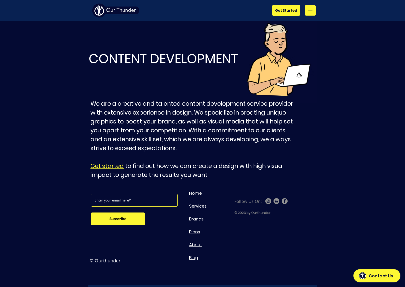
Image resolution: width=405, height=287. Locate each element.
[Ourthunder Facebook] (285, 201)
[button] (310, 10)
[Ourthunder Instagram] (268, 201)
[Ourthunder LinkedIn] (276, 201)
